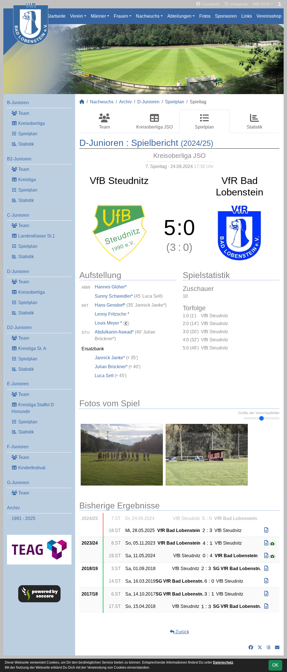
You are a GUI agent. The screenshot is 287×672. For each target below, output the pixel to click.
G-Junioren (18, 482)
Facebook (210, 4)
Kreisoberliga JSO (154, 127)
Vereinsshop (268, 16)
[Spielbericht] (266, 530)
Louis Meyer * (111, 323)
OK (275, 665)
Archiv (13, 507)
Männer (98, 16)
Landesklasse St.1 (36, 236)
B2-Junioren (19, 159)
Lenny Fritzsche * (112, 314)
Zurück (181, 631)
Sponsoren (226, 16)
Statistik (25, 144)
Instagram (238, 4)
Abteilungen (179, 16)
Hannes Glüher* (111, 286)
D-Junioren (18, 271)
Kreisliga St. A (31, 348)
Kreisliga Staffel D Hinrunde (32, 408)
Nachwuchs (147, 16)
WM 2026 (261, 4)
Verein (76, 16)
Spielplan (27, 133)
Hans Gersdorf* (110, 305)
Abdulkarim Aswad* (114, 332)
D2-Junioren (19, 327)
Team (23, 113)
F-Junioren (18, 446)
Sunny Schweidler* (114, 296)
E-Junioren (18, 383)
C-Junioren (18, 215)
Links (246, 16)
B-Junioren (18, 102)
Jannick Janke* (110, 357)
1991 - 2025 (23, 518)
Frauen (121, 16)
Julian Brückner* (111, 366)
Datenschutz (223, 662)
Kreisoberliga (31, 123)
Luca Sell (104, 375)
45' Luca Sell (148, 296)
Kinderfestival (31, 467)
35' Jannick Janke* (146, 305)
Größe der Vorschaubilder (258, 413)
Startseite (56, 16)
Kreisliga (26, 179)
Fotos (204, 16)
